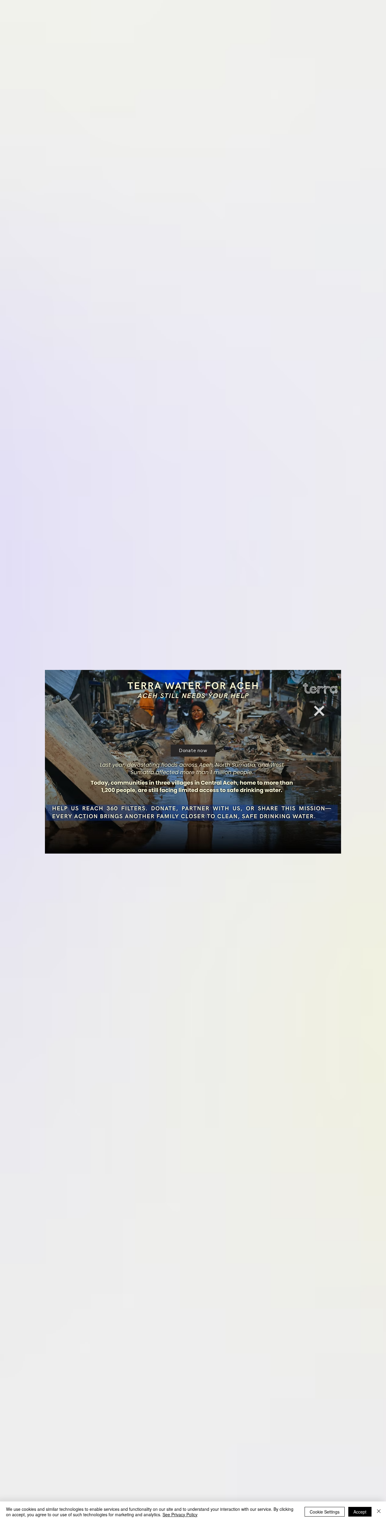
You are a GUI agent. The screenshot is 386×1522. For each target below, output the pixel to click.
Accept (359, 1512)
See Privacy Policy (180, 1514)
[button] (319, 711)
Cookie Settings (325, 1512)
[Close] (378, 1511)
